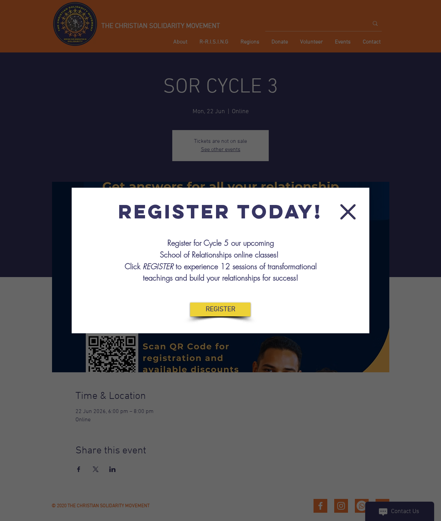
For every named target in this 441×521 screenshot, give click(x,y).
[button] (348, 211)
